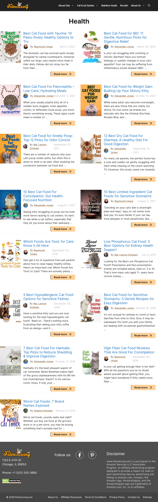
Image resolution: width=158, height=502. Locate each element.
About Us (136, 5)
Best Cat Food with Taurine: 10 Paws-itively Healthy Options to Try (48, 37)
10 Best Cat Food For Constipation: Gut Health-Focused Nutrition (43, 196)
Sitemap (147, 497)
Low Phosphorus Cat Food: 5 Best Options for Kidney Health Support (128, 245)
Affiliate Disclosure (71, 497)
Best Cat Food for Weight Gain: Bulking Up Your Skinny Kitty (128, 89)
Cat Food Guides (85, 5)
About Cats (64, 5)
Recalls (124, 5)
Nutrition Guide (109, 5)
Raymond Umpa (43, 46)
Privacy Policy (117, 497)
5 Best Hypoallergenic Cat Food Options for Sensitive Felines (48, 297)
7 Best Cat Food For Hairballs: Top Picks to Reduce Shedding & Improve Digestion (47, 352)
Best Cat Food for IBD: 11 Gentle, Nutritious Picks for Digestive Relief (125, 37)
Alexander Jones (124, 46)
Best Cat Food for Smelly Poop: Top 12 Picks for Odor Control (48, 138)
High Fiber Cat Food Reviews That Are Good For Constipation (129, 350)
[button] (149, 5)
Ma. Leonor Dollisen (126, 254)
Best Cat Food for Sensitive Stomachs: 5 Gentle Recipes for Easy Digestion (129, 299)
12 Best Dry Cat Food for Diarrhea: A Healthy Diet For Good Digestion (126, 140)
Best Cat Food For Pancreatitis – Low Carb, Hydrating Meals (48, 89)
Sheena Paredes (43, 410)
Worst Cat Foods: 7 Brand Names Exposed (43, 403)
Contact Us (134, 497)
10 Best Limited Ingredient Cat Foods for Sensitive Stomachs (128, 194)
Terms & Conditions (95, 497)
